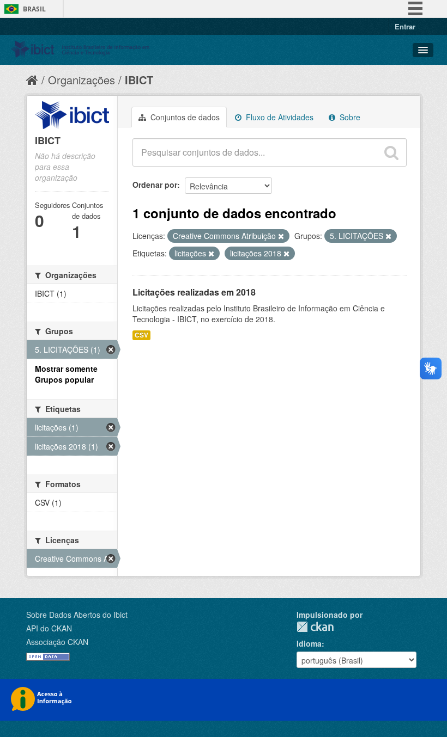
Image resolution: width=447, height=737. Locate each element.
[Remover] (281, 236)
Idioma (309, 643)
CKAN (315, 626)
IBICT (139, 80)
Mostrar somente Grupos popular (66, 374)
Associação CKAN (57, 641)
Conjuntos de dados (184, 117)
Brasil (34, 9)
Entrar (405, 26)
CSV (141, 335)
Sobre (348, 117)
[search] (391, 152)
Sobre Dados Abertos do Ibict (77, 614)
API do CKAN (49, 628)
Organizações (81, 80)
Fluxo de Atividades (278, 117)
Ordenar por (154, 184)
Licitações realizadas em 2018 (194, 292)
